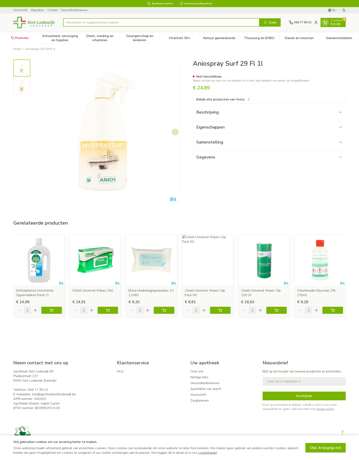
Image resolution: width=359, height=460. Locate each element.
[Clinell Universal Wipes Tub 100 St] (264, 260)
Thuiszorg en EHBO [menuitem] (261, 39)
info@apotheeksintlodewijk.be (54, 394)
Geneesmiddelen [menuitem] (342, 39)
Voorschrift (20, 10)
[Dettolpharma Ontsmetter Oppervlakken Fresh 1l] (39, 260)
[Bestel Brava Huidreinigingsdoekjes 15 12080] (164, 310)
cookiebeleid (207, 452)
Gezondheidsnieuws (74, 10)
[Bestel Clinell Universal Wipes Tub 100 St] (276, 310)
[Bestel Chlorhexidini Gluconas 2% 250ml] (332, 310)
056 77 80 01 (38, 389)
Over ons (196, 371)
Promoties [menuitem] (22, 38)
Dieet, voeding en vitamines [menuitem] (103, 37)
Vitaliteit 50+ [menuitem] (184, 39)
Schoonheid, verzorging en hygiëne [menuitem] (61, 37)
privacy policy (325, 409)
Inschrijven (304, 396)
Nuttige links (199, 377)
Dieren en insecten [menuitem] (302, 39)
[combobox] (161, 22)
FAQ (120, 371)
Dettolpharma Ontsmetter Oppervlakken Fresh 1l (35, 292)
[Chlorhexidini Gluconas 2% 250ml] (320, 260)
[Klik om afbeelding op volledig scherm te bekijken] (107, 132)
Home (17, 49)
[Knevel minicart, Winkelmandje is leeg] (325, 22)
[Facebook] (342, 432)
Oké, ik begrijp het (325, 447)
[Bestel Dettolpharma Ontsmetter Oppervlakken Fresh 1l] (51, 310)
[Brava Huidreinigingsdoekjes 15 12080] (151, 260)
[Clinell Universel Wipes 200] (95, 260)
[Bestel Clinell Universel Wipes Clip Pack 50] (220, 310)
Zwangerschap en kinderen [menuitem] (142, 37)
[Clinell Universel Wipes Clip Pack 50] (207, 260)
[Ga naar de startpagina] (34, 22)
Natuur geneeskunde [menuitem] (221, 39)
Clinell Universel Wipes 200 (92, 290)
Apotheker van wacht (205, 389)
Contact (52, 10)
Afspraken (37, 10)
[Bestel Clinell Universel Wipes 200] (108, 310)
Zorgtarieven (199, 400)
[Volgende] (175, 132)
